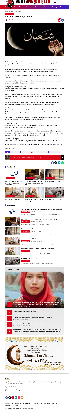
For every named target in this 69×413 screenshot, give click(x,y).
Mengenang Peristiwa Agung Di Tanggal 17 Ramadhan (34, 200)
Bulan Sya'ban (15, 152)
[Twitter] (55, 162)
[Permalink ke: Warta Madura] (7, 20)
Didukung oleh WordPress (13, 409)
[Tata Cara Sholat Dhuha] (54, 174)
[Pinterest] (12, 397)
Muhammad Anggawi (29, 152)
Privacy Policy (16, 403)
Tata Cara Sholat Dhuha (52, 181)
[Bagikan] (62, 20)
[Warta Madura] (28, 2)
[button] (55, 3)
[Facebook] (52, 162)
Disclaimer (16, 406)
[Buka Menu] (59, 3)
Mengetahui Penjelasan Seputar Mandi (24, 311)
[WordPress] (16, 397)
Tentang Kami (37, 403)
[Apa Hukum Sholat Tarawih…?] (54, 192)
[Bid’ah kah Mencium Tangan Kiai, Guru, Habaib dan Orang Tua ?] (34, 174)
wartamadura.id (55, 152)
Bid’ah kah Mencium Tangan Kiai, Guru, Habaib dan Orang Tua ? (34, 183)
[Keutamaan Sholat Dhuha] (14, 192)
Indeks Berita (27, 403)
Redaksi (7, 403)
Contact (7, 406)
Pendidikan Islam (10, 13)
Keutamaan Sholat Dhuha (13, 199)
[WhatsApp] (62, 162)
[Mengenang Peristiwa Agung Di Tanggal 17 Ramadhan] (34, 192)
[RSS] (22, 397)
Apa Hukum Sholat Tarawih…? (54, 199)
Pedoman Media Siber (51, 403)
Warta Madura (12, 19)
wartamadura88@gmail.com (16, 390)
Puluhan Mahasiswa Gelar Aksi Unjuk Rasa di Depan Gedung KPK (32, 317)
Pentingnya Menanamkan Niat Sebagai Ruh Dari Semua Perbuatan (14, 183)
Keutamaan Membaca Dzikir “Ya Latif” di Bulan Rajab (29, 324)
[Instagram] (19, 397)
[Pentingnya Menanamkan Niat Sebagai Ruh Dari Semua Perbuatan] (14, 174)
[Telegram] (59, 162)
